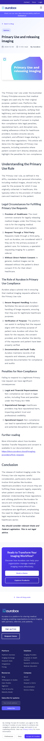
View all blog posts (23, 597)
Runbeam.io (22, 15)
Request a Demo (30, 683)
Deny (19, 736)
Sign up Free (10, 629)
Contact (27, 2)
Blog (3, 677)
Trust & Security (7, 689)
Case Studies (6, 683)
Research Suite (7, 661)
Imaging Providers (30, 655)
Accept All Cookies (33, 736)
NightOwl (5, 686)
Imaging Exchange (8, 658)
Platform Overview (8, 655)
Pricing (4, 667)
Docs (34, 2)
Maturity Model (7, 692)
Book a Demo (22, 573)
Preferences (8, 736)
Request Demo (10, 636)
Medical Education (30, 666)
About (26, 677)
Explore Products (22, 580)
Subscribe (11, 708)
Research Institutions (31, 663)
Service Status (29, 690)
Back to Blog (9, 24)
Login (40, 2)
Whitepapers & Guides (10, 680)
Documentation (29, 687)
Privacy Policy (28, 729)
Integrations (6, 664)
